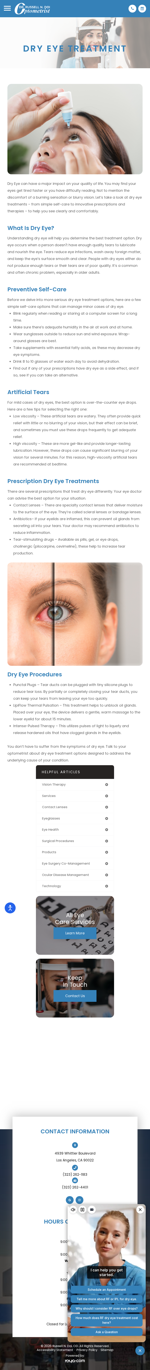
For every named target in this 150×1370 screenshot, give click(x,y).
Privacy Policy (86, 1350)
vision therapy (54, 784)
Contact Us (75, 995)
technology (51, 886)
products (49, 852)
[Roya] (75, 1361)
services (49, 796)
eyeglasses (51, 818)
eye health (50, 829)
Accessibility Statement (55, 1350)
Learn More (75, 933)
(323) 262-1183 (75, 1174)
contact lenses (54, 807)
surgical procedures (58, 841)
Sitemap (107, 1350)
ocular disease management (65, 875)
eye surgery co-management (66, 863)
